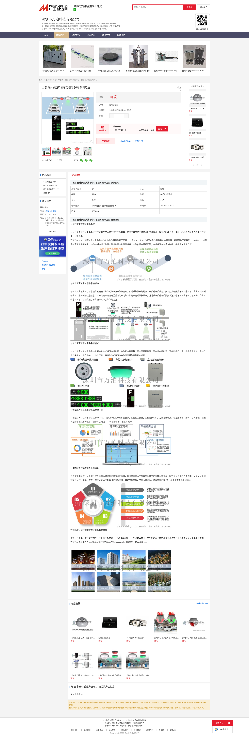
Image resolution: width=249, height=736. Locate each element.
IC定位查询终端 (195, 133)
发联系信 (106, 140)
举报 (61, 160)
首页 (40, 80)
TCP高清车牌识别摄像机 (198, 157)
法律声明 (149, 730)
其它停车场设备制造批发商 (136, 720)
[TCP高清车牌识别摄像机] (197, 147)
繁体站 (161, 730)
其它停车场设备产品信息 (112, 720)
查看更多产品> (202, 603)
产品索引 (45, 261)
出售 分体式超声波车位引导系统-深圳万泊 (128, 723)
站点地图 (112, 730)
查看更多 (52, 231)
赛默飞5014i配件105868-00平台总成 (168, 71)
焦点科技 (127, 733)
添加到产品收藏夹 (48, 265)
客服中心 (99, 730)
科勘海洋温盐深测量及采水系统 (138, 71)
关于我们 (74, 730)
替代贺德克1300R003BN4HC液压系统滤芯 (198, 71)
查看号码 (162, 128)
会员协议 (137, 730)
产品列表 (47, 80)
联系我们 (87, 730)
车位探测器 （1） (50, 182)
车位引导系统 (58, 80)
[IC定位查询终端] (197, 122)
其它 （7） (47, 193)
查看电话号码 (50, 211)
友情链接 (173, 730)
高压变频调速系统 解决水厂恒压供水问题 (57, 71)
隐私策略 (124, 730)
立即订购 (139, 140)
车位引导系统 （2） (51, 185)
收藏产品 (48, 160)
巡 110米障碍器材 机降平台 (80, 71)
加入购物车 (125, 140)
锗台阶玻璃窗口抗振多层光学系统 (111, 71)
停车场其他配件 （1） (51, 189)
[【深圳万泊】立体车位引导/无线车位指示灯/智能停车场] (197, 98)
